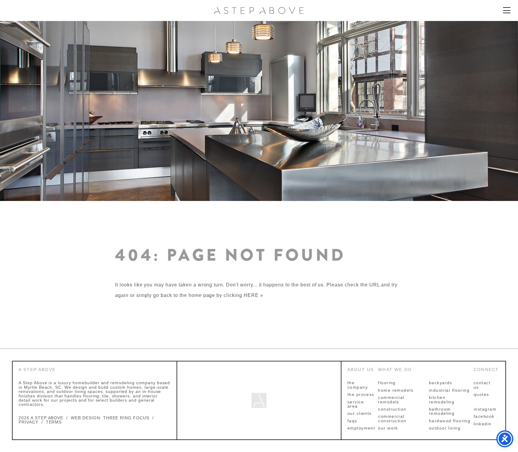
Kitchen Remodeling (441, 399)
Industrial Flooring (449, 390)
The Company (357, 384)
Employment (361, 428)
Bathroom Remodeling (441, 411)
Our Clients (359, 413)
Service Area (355, 404)
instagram (485, 409)
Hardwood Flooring (449, 420)
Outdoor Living (444, 428)
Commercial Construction (392, 418)
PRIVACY (28, 422)
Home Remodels (395, 390)
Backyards (440, 382)
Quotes (481, 394)
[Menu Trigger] (507, 10)
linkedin (483, 423)
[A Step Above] (259, 10)
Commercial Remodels (391, 399)
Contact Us (482, 384)
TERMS (54, 422)
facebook (484, 416)
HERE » (253, 295)
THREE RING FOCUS (126, 417)
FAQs (352, 420)
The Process (360, 394)
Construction (392, 409)
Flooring (387, 382)
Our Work (388, 428)
